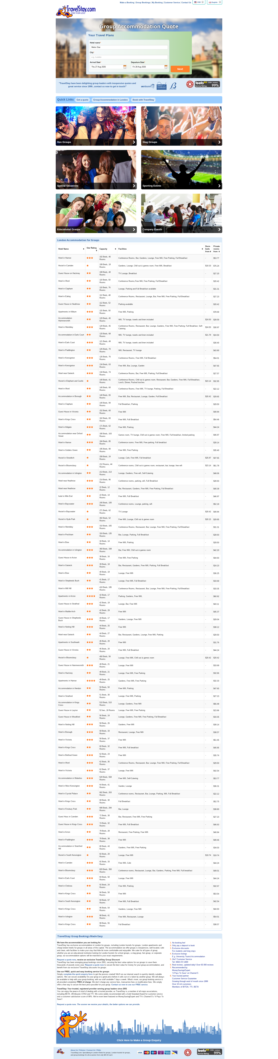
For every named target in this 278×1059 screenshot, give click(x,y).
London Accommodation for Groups (78, 240)
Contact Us (186, 3)
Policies (82, 1050)
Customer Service (172, 3)
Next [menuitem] (180, 69)
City (92, 53)
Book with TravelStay (143, 100)
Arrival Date (95, 62)
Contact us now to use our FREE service (129, 985)
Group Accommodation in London (110, 100)
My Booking (157, 3)
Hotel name (95, 43)
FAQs (99, 1050)
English (214, 2)
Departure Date (138, 62)
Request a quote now (66, 960)
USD (199, 2)
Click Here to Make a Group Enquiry (139, 1040)
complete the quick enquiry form (78, 974)
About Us (74, 1050)
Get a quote (82, 100)
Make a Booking (127, 3)
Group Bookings (143, 3)
